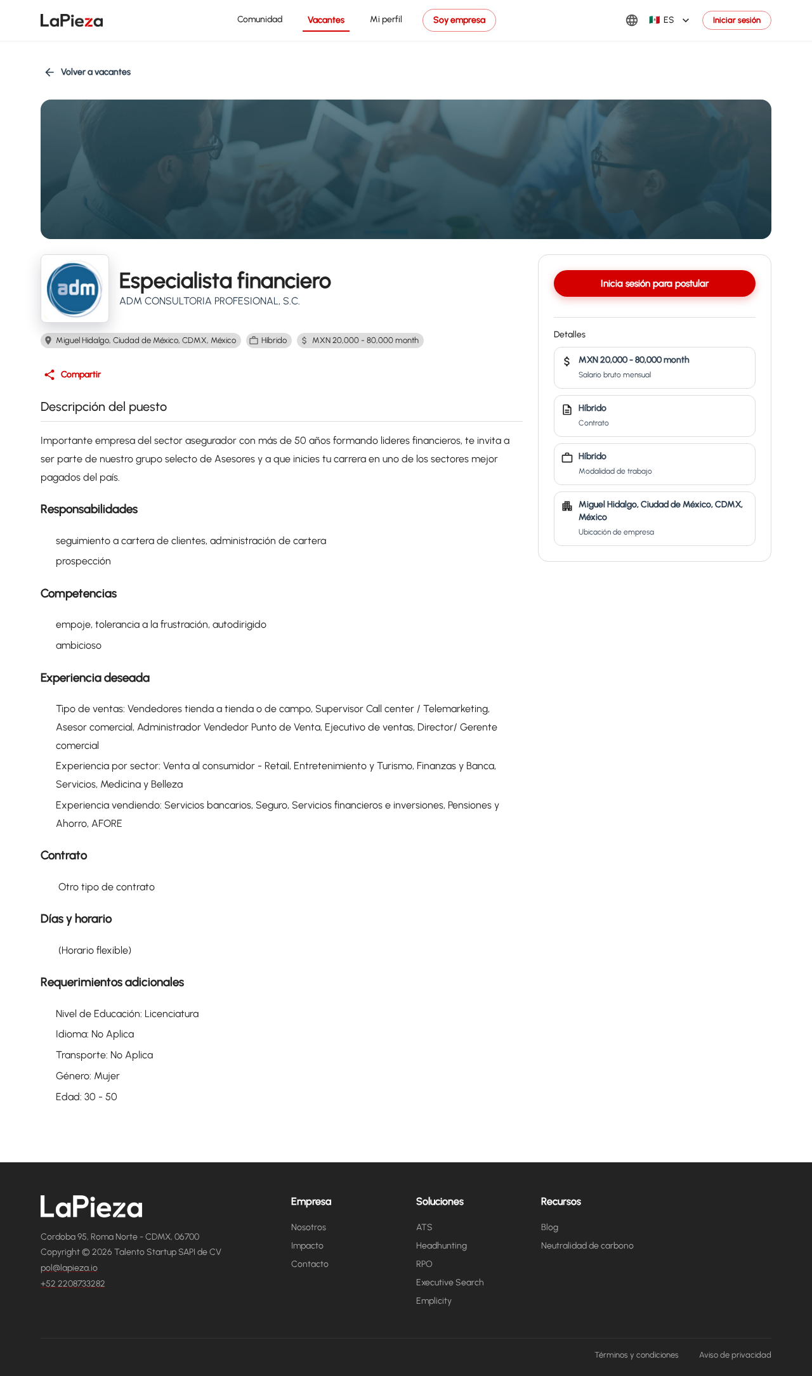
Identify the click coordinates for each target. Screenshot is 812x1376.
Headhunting (441, 1245)
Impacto (307, 1245)
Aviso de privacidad (735, 1355)
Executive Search (450, 1282)
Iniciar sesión (737, 20)
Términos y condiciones (636, 1355)
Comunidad (259, 19)
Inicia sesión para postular (655, 283)
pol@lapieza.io (69, 1267)
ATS (424, 1227)
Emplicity (434, 1300)
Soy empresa (459, 20)
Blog (549, 1227)
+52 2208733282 (73, 1283)
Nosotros (308, 1227)
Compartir (81, 374)
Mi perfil (386, 19)
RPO (424, 1264)
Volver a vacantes (96, 72)
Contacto (310, 1264)
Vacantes (326, 20)
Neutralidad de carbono (587, 1245)
